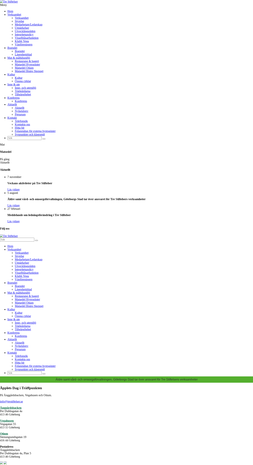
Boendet (12, 47)
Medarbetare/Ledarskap (28, 24)
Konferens (13, 97)
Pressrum (20, 114)
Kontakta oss (22, 124)
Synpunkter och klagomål (30, 134)
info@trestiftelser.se (11, 401)
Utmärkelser (22, 27)
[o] (43, 138)
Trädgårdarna (22, 91)
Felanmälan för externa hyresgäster (35, 131)
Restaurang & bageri (27, 61)
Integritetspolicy (24, 34)
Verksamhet (14, 14)
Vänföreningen (23, 44)
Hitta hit (19, 127)
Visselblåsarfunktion (27, 37)
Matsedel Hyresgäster (27, 64)
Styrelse (19, 21)
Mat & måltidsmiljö (18, 57)
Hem (10, 11)
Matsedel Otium (24, 67)
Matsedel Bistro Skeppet (29, 71)
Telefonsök (21, 121)
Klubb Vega (22, 41)
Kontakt (12, 117)
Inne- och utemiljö (25, 87)
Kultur (11, 74)
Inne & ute (13, 84)
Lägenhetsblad (23, 54)
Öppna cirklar (23, 81)
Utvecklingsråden (25, 31)
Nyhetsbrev (21, 111)
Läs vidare (13, 189)
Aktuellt (12, 104)
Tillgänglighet (23, 94)
